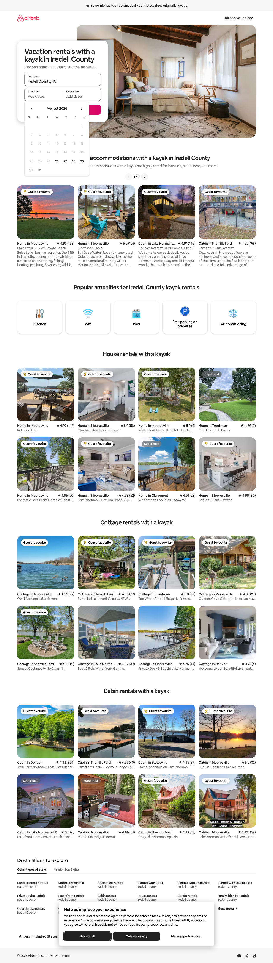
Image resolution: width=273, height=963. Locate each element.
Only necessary (136, 936)
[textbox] (43, 96)
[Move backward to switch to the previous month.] (32, 108)
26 (56, 161)
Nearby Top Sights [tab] (67, 869)
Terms (66, 956)
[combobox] (62, 81)
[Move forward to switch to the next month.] (81, 108)
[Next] (144, 176)
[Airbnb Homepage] (28, 18)
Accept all (87, 936)
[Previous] (128, 176)
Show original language (171, 6)
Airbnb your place (239, 18)
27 (65, 161)
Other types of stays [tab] (32, 869)
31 (39, 170)
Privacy (53, 956)
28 (73, 161)
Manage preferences (185, 936)
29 (82, 161)
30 (31, 170)
